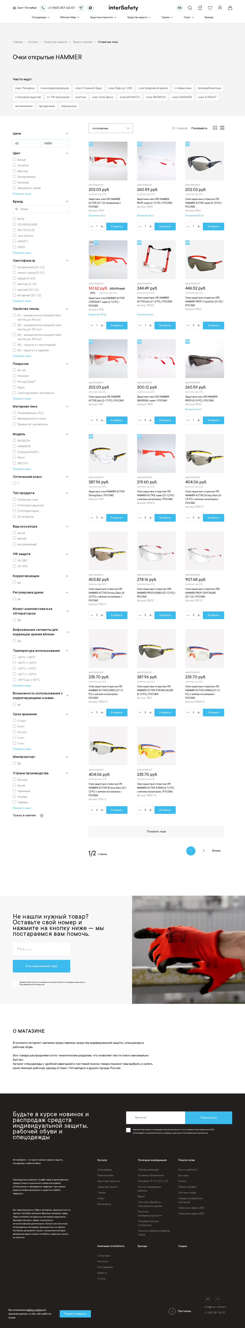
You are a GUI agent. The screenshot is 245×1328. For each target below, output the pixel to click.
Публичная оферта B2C (191, 1213)
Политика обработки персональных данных (150, 1204)
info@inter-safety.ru (215, 1307)
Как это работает (188, 1169)
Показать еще (156, 831)
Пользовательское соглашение (148, 1223)
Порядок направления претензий (190, 1200)
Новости (102, 1273)
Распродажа (104, 1204)
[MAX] (90, 8)
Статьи (101, 1278)
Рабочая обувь (105, 1175)
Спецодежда (104, 1169)
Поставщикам (105, 1267)
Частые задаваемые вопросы (149, 1189)
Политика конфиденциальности (150, 1213)
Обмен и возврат (187, 1187)
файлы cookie (34, 1310)
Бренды (142, 1246)
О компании (103, 1255)
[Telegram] (81, 8)
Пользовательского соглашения (195, 1133)
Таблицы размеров (148, 1169)
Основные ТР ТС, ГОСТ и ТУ (153, 1181)
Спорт (100, 1198)
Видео (141, 1196)
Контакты (102, 1261)
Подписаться (209, 1117)
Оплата (182, 1181)
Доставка (183, 1175)
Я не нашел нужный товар (41, 966)
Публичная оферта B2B (191, 1208)
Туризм (101, 1192)
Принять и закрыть (75, 1314)
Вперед (216, 850)
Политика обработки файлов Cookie (154, 1233)
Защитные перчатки (108, 1181)
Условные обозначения (151, 1175)
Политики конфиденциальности (168, 1133)
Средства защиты (107, 1187)
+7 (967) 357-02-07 (214, 1312)
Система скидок (187, 1192)
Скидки (182, 1246)
